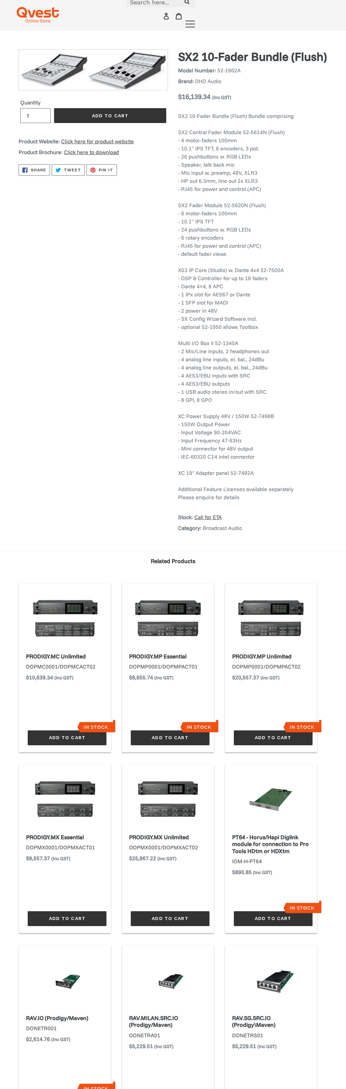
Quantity (30, 102)
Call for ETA (208, 517)
